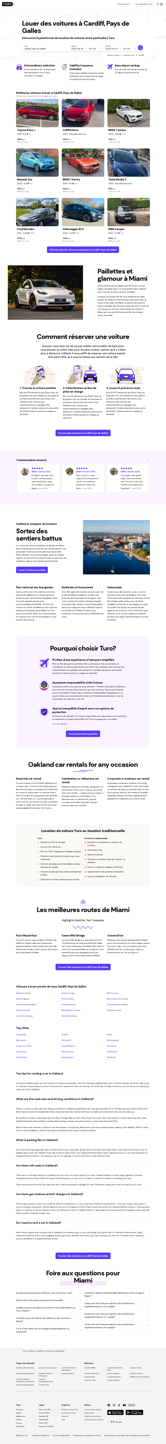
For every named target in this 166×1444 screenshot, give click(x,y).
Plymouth (66, 1040)
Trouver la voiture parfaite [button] (83, 733)
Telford (23, 1010)
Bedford (111, 1057)
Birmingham (71, 1010)
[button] (159, 4)
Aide (63, 1420)
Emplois (19, 1420)
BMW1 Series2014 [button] (41, 471)
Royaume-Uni (129, 55)
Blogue (131, 1405)
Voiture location (113, 55)
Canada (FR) (43, 1420)
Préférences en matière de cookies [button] (87, 1435)
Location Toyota (136, 1373)
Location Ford (89, 1377)
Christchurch (26, 1004)
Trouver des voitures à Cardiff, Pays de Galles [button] (83, 433)
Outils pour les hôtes (92, 1416)
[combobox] (46, 48)
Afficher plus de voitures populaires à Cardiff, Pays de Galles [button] (83, 249)
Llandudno (21, 1051)
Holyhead (112, 1051)
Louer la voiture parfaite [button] (32, 570)
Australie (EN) (44, 1413)
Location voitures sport (48, 1368)
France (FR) (43, 1423)
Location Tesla (135, 1368)
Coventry (24, 1016)
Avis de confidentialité (61, 1435)
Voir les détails (59, 724)
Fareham (69, 1016)
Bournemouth (117, 999)
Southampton (117, 1004)
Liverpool (111, 1046)
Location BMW (89, 1368)
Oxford (69, 1004)
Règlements (20, 1416)
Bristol (68, 993)
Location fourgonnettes (25, 1373)
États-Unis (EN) (45, 1409)
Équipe (18, 1413)
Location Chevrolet (91, 1373)
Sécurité (65, 1416)
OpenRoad (20, 1426)
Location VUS (44, 1385)
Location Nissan (113, 1373)
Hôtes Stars (89, 1413)
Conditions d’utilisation (41, 1435)
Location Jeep (89, 1380)
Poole (68, 999)
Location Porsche (114, 1377)
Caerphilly (21, 1034)
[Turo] (7, 4)
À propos (19, 1409)
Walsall (114, 1010)
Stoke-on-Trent (24, 1046)
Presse (19, 1423)
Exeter (22, 999)
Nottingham (68, 1057)
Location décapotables (25, 1385)
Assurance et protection (94, 1420)
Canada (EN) (43, 1416)
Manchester (68, 1051)
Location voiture (68, 1373)
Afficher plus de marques (140, 1377)
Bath (112, 993)
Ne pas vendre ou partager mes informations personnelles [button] (127, 1435)
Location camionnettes (25, 1368)
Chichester (21, 1057)
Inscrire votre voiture (92, 1409)
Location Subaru (113, 1380)
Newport (23, 993)
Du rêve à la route (68, 1413)
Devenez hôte (123, 4)
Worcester (21, 1040)
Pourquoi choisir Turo (70, 1409)
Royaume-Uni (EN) (46, 1426)
